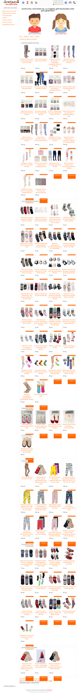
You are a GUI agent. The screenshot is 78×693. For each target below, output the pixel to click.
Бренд (37, 36)
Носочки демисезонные (30, 201)
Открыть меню (9, 686)
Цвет (31, 36)
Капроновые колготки (8, 24)
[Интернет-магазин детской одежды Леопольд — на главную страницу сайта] (10, 2)
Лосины (4, 17)
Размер (26, 36)
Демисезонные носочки (9, 13)
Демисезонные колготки (9, 11)
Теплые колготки (7, 20)
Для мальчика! (34, 34)
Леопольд (49, 690)
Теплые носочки (7, 22)
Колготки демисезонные (30, 43)
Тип (21, 36)
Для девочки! (61, 34)
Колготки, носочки (10, 8)
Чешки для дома (7, 15)
